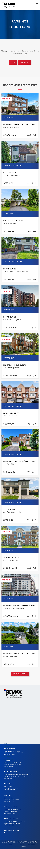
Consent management (29, 844)
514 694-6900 (11, 813)
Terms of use (18, 844)
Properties (7, 746)
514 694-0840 (11, 825)
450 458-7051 (11, 790)
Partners (7, 756)
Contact (6, 781)
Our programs (8, 759)
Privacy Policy (9, 844)
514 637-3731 (10, 801)
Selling (6, 768)
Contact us (24, 62)
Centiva (23, 846)
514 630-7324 (11, 754)
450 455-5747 (11, 778)
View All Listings (20, 674)
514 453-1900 (11, 766)
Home (13, 62)
